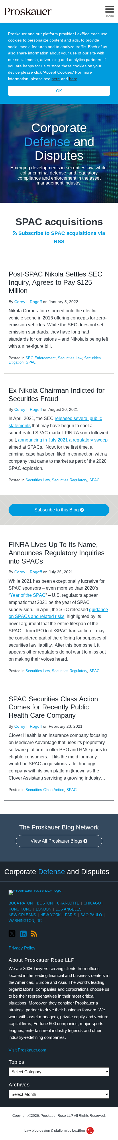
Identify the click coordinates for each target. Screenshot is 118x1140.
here (56, 78)
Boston (45, 903)
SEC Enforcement (40, 358)
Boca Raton (21, 903)
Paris (70, 915)
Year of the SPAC (28, 595)
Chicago (92, 903)
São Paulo (91, 915)
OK (59, 91)
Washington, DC (25, 921)
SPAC (31, 362)
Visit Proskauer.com (27, 1049)
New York (50, 915)
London (43, 909)
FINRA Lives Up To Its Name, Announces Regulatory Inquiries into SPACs (57, 553)
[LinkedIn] (23, 934)
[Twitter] (12, 934)
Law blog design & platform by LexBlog (55, 1131)
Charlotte (68, 903)
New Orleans (22, 915)
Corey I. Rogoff (28, 301)
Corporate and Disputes (59, 141)
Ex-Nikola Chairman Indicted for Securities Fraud (57, 394)
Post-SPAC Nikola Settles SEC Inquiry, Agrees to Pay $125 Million (55, 282)
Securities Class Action (44, 790)
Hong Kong (20, 909)
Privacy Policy (22, 947)
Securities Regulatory (69, 480)
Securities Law (70, 358)
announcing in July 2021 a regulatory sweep (63, 439)
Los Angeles (69, 909)
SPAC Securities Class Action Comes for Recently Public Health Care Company (53, 707)
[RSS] (34, 934)
